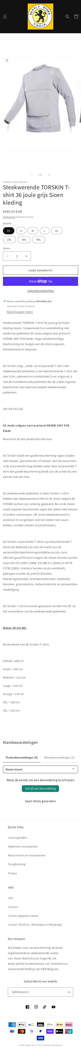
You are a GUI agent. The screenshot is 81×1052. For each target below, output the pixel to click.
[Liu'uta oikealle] (49, 174)
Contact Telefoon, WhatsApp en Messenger (35, 924)
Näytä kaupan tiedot (20, 312)
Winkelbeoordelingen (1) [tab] (59, 757)
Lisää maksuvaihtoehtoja (40, 290)
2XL (9, 239)
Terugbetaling (17, 864)
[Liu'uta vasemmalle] (32, 174)
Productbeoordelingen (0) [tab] (22, 757)
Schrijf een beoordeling (40, 788)
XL (56, 231)
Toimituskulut (9, 217)
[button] (5, 16)
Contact (13, 907)
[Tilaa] (68, 992)
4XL (38, 239)
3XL (24, 239)
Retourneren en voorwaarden (27, 855)
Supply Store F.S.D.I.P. (34, 1045)
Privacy (12, 873)
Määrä (6, 248)
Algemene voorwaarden (23, 846)
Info (10, 898)
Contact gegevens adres (23, 915)
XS (8, 231)
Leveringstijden (17, 837)
